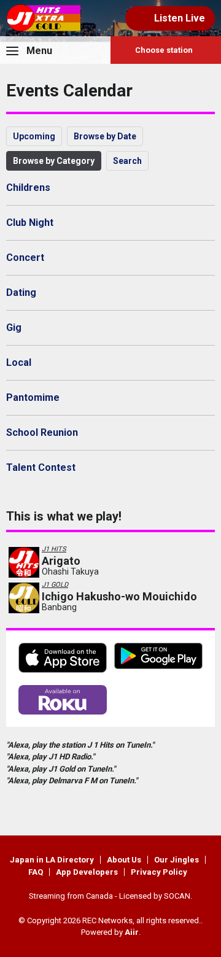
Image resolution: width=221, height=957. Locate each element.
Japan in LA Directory (52, 859)
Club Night (29, 222)
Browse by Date (105, 136)
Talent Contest (41, 467)
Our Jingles (176, 859)
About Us (124, 859)
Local (18, 362)
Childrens (28, 187)
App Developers (87, 872)
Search (127, 161)
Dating (21, 292)
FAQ (35, 872)
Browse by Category (54, 161)
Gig (13, 327)
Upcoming (34, 136)
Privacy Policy (159, 872)
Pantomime (33, 397)
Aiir (132, 932)
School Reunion (42, 432)
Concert (25, 257)
